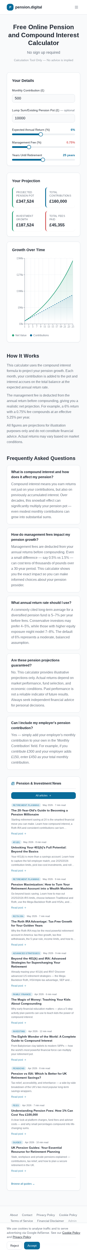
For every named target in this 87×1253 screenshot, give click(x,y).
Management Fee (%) (26, 142)
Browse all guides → (23, 1183)
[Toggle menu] (76, 7)
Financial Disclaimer (50, 1221)
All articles (42, 795)
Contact (27, 1215)
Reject (14, 1245)
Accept (32, 1245)
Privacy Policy (46, 1215)
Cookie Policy (68, 1215)
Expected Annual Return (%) (31, 129)
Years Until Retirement (27, 155)
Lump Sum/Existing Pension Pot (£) (43, 110)
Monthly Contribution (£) (28, 90)
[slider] (41, 134)
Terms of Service (22, 1221)
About (14, 1215)
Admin (72, 1221)
